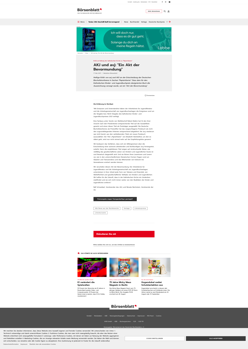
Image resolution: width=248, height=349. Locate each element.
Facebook (162, 2)
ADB (115, 321)
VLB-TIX (141, 321)
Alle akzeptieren (215, 338)
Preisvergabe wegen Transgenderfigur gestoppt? (117, 199)
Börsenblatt (90, 9)
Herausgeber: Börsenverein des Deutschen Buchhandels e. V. (124, 327)
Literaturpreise (140, 208)
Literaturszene (100, 213)
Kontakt (130, 2)
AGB (106, 316)
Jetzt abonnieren (154, 11)
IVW (149, 2)
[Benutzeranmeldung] (168, 11)
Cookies (158, 316)
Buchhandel (134, 22)
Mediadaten (144, 2)
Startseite (80, 53)
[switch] (81, 22)
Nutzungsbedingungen (117, 316)
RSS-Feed (150, 316)
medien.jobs (136, 2)
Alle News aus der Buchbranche (107, 208)
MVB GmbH (108, 321)
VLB (134, 321)
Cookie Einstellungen (154, 338)
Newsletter (154, 2)
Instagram (166, 2)
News (126, 22)
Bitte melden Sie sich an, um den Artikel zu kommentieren (114, 245)
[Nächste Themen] (169, 21)
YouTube (169, 2)
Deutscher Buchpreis (157, 22)
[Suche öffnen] (165, 11)
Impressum (141, 316)
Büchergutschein (125, 321)
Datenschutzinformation (11, 344)
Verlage (144, 22)
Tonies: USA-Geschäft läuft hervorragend (103, 22)
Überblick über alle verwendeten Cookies (42, 344)
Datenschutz (131, 316)
